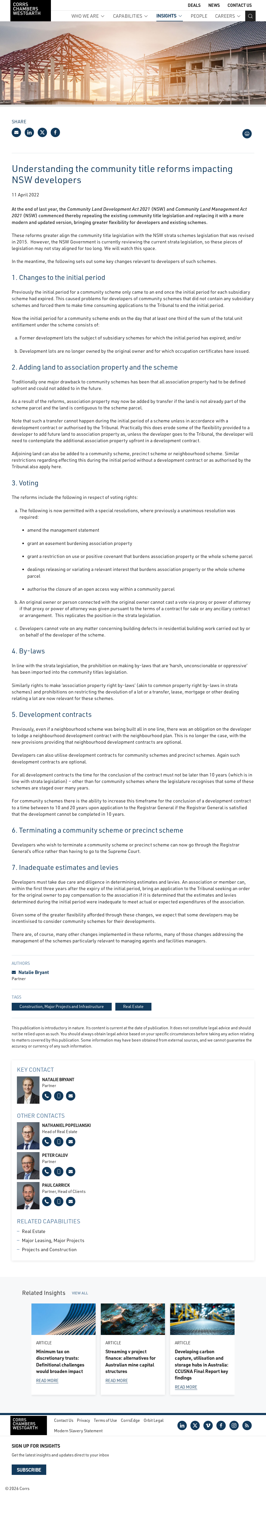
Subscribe (29, 1470)
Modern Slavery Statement (78, 1430)
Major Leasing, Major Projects (53, 1240)
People (199, 16)
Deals (194, 5)
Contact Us (240, 5)
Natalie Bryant (33, 972)
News (214, 5)
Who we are (85, 16)
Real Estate (33, 1231)
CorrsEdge (130, 1420)
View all (80, 1292)
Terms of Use (105, 1420)
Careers (225, 16)
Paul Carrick (56, 1185)
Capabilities (127, 16)
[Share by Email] (16, 132)
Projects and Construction (49, 1249)
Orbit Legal (154, 1420)
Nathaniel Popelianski (66, 1125)
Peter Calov (55, 1155)
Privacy (83, 1420)
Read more (47, 1380)
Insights (166, 15)
